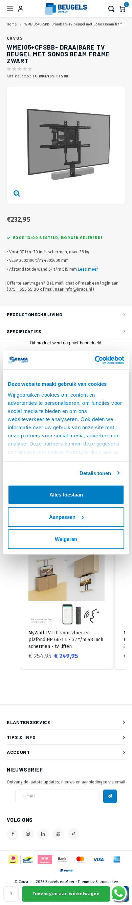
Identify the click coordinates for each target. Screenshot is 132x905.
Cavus (15, 38)
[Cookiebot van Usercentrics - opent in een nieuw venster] (95, 360)
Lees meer (88, 269)
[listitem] (66, 605)
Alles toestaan (66, 494)
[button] (13, 605)
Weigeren (66, 539)
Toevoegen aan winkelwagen (66, 893)
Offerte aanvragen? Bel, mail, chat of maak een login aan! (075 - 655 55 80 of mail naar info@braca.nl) (63, 286)
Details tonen (95, 473)
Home (12, 24)
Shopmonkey (106, 882)
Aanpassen (62, 517)
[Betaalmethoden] (13, 859)
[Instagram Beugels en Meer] (28, 834)
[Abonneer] (110, 796)
